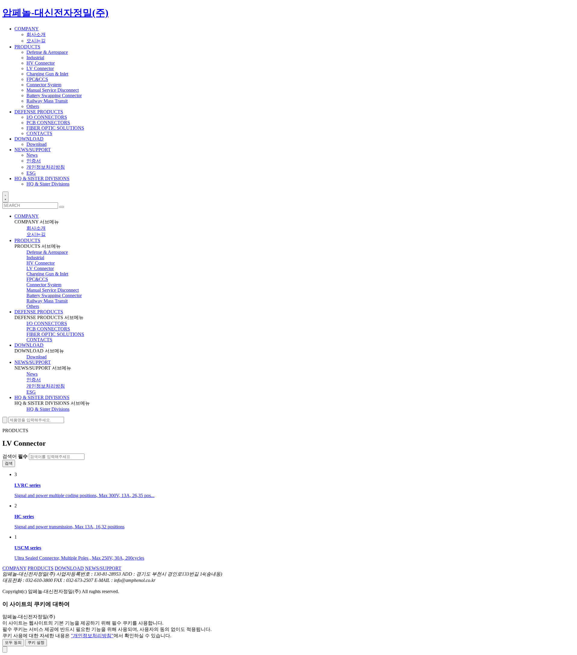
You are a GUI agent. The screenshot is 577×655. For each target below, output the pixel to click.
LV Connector (40, 68)
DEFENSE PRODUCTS (38, 311)
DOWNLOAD (29, 345)
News (32, 155)
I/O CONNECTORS (46, 117)
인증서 (33, 160)
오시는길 (36, 40)
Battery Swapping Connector (54, 95)
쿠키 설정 (36, 642)
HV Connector (40, 63)
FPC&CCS (37, 79)
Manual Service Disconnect (52, 90)
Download (36, 144)
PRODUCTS (27, 240)
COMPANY (26, 216)
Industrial (35, 57)
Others (32, 106)
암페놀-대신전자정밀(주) (55, 12)
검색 (9, 463)
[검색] (61, 207)
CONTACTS (39, 133)
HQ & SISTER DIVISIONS (41, 397)
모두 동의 (13, 642)
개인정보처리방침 (45, 167)
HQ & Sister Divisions (47, 183)
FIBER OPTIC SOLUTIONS (55, 128)
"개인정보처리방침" (92, 635)
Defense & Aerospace (47, 52)
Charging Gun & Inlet (47, 73)
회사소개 (36, 34)
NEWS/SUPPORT (32, 362)
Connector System (43, 84)
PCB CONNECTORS (48, 122)
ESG (31, 173)
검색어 (15, 456)
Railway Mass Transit (47, 100)
